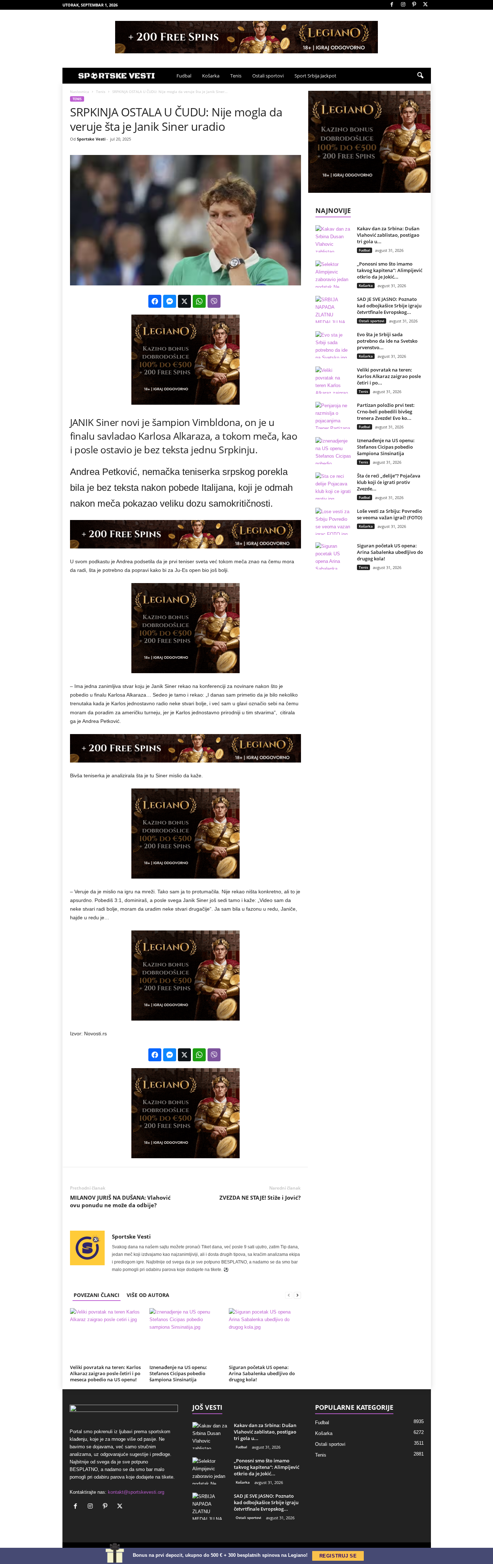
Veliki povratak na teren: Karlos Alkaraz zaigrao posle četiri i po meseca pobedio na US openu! (105, 1373)
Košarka (210, 75)
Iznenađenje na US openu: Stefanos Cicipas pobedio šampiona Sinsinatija (178, 1373)
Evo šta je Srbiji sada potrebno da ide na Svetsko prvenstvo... (387, 341)
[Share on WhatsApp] (199, 301)
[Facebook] (392, 5)
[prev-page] (288, 1295)
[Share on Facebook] (154, 301)
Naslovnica (79, 91)
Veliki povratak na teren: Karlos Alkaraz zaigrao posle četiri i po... (389, 376)
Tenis (235, 75)
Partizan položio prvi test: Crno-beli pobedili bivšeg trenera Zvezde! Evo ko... (386, 411)
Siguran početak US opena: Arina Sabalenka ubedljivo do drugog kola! (262, 1373)
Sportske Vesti (91, 139)
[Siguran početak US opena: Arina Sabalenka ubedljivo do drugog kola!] (265, 1335)
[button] (420, 76)
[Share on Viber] (214, 301)
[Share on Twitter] (184, 301)
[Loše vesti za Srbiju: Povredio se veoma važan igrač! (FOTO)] (333, 521)
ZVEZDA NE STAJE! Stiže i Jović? (260, 1197)
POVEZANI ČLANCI (96, 1295)
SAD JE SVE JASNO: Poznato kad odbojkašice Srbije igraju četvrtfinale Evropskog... (389, 305)
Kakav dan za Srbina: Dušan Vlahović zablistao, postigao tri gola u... (388, 235)
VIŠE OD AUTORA (148, 1295)
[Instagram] (403, 5)
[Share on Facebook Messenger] (169, 301)
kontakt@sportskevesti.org (136, 1492)
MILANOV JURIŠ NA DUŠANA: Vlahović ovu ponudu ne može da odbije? (120, 1201)
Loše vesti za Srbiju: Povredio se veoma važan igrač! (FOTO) (389, 514)
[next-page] (297, 1295)
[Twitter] (425, 5)
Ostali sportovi (268, 75)
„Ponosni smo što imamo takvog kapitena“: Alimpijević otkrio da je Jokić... (389, 270)
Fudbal (183, 75)
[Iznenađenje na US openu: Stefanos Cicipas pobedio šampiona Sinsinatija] (185, 1335)
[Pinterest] (414, 5)
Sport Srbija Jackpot (315, 75)
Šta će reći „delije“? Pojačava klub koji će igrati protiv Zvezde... (388, 482)
